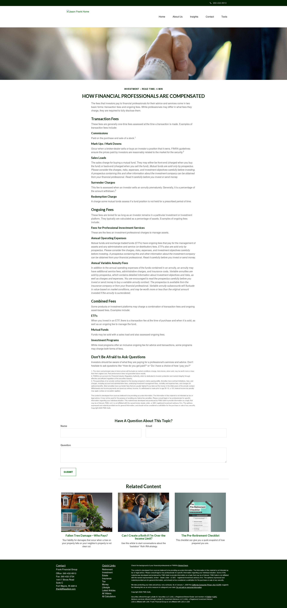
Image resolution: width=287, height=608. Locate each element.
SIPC (215, 596)
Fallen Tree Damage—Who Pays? (87, 535)
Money (105, 584)
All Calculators (109, 596)
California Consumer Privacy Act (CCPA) (206, 584)
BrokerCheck (183, 565)
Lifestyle (106, 587)
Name (64, 426)
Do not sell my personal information (189, 587)
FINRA (208, 596)
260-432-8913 (219, 2)
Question (66, 445)
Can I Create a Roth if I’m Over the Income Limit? (143, 537)
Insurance (107, 578)
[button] (177, 16)
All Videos (106, 593)
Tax (104, 581)
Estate (105, 575)
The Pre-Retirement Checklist (200, 535)
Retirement (107, 569)
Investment (107, 572)
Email (149, 426)
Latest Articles (108, 590)
